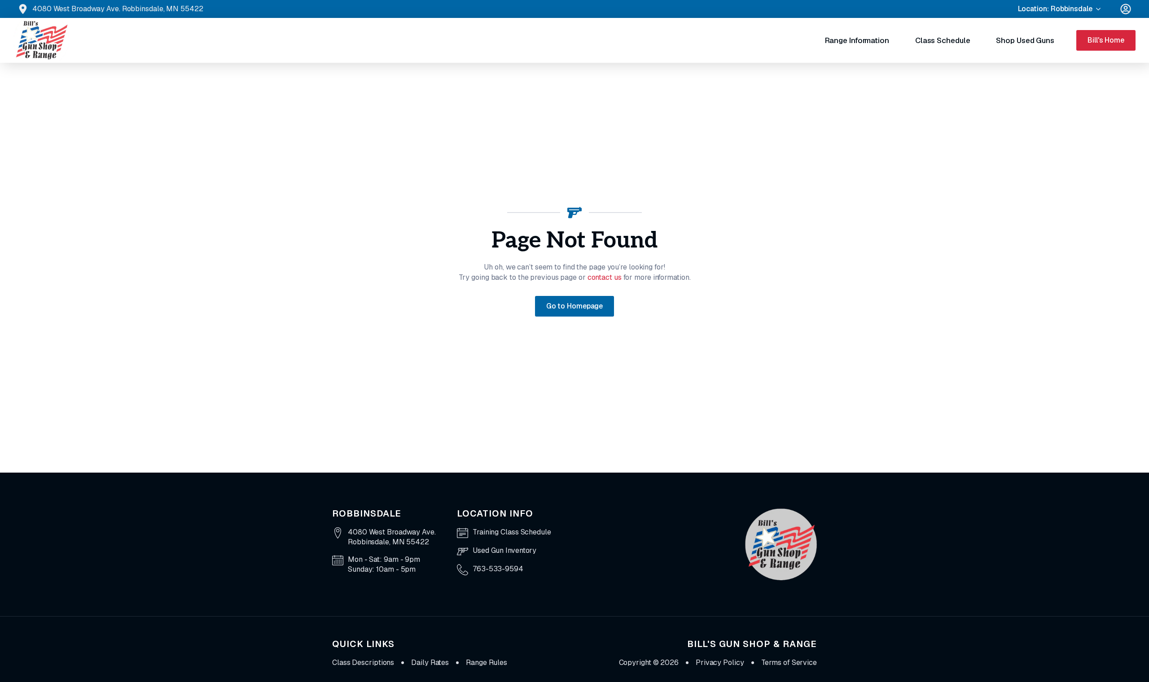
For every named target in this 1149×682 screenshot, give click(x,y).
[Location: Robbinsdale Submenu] (1101, 9)
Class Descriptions (363, 662)
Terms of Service (789, 662)
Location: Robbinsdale (1055, 8)
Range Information (857, 40)
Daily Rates (430, 662)
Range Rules (486, 662)
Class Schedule (942, 40)
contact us (605, 277)
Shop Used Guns (1025, 40)
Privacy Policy (720, 662)
